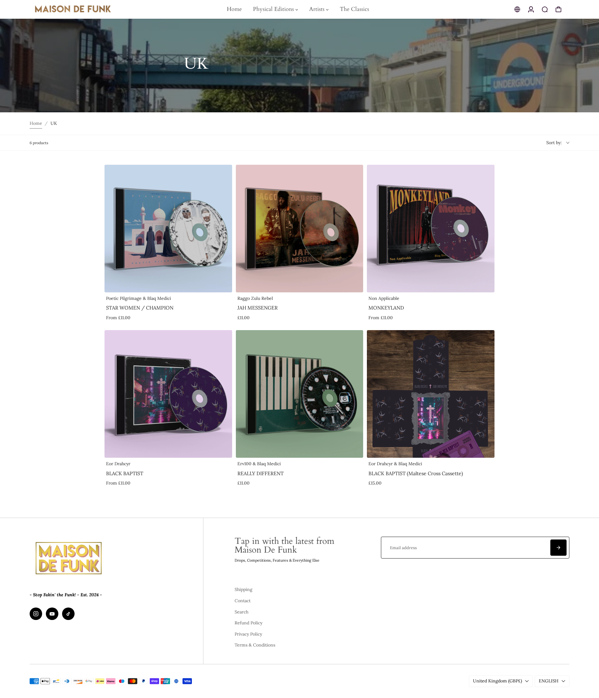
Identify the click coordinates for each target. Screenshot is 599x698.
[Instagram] (36, 614)
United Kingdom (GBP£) (497, 681)
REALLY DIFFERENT (260, 473)
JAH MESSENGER (257, 308)
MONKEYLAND (386, 308)
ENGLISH (548, 681)
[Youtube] (52, 614)
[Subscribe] (558, 547)
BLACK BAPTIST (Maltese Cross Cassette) (415, 473)
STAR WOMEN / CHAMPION (139, 308)
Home (36, 123)
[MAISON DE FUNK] (73, 9)
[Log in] (531, 9)
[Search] (544, 9)
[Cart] (558, 9)
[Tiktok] (68, 614)
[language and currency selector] (517, 9)
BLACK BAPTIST (124, 473)
